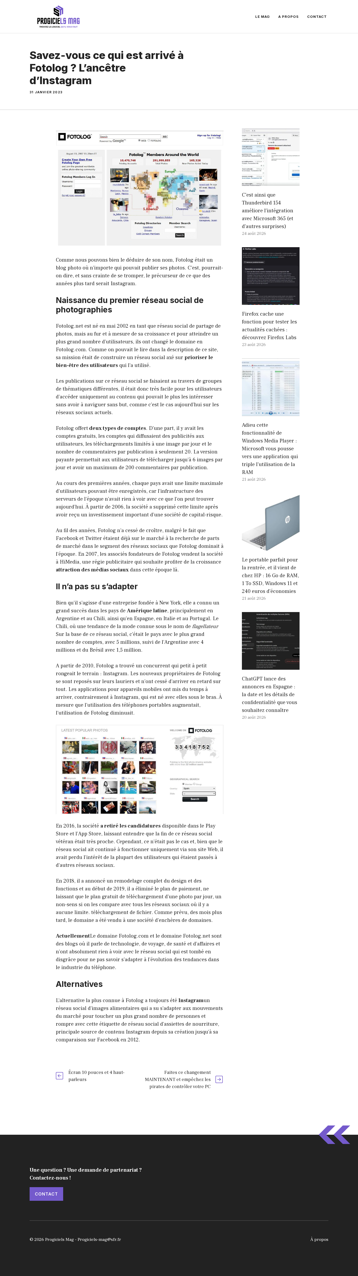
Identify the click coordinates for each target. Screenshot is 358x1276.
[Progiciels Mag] (58, 16)
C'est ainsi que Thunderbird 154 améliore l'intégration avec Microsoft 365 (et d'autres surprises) (267, 211)
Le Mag (262, 16)
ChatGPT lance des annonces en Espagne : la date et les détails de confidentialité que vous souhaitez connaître (269, 694)
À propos (319, 1239)
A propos (288, 16)
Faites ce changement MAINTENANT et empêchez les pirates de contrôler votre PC (178, 1079)
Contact (317, 16)
